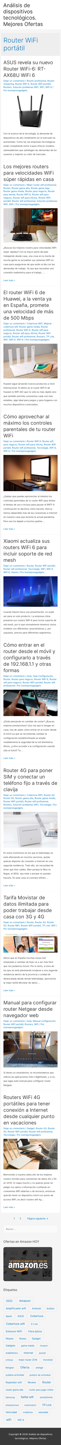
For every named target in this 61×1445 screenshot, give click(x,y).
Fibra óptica (35, 1331)
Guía (29, 676)
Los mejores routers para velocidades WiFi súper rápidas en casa (28, 173)
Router (6, 188)
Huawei (44, 1345)
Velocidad (11, 1412)
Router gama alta (21, 188)
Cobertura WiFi (34, 323)
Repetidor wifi (14, 1382)
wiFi (8, 1419)
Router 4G (49, 795)
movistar (48, 1359)
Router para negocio (36, 191)
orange (39, 1367)
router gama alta (14, 1389)
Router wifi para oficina (25, 197)
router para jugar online (41, 1389)
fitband (9, 1338)
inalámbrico (12, 1353)
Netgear (10, 1367)
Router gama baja (40, 188)
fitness (22, 1338)
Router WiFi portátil (41, 84)
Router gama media (13, 191)
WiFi (42, 87)
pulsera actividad (15, 1374)
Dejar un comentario (14, 80)
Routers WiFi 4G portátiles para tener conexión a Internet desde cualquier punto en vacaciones (28, 1110)
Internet (28, 1352)
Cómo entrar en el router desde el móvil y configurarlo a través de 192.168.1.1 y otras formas (29, 657)
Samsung (10, 1397)
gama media (27, 1345)
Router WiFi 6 (22, 84)
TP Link (50, 336)
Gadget (30, 1128)
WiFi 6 (48, 87)
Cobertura (36, 1316)
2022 (9, 1300)
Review (32, 1382)
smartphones (12, 1405)
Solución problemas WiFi (25, 87)
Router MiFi (14, 925)
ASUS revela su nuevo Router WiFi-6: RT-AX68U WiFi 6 (28, 68)
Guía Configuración (43, 676)
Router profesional (36, 80)
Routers (7, 87)
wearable (43, 1412)
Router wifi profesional (23, 201)
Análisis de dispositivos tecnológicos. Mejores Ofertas (23, 14)
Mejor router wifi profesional (41, 185)
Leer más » (9, 280)
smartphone (46, 1397)
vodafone (28, 1412)
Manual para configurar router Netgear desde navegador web (30, 1009)
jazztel (42, 1353)
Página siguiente (37, 1218)
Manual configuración (44, 1021)
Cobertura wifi (15, 1323)
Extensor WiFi (14, 1331)
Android (36, 1308)
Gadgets (10, 1345)
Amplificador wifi (16, 1308)
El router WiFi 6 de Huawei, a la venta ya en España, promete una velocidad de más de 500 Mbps (28, 305)
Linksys (9, 1360)
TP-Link (47, 1405)
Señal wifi (27, 1397)
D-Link (34, 1324)
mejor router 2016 (28, 1360)
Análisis (50, 1308)
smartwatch (30, 1405)
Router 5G (8, 798)
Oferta (24, 1367)
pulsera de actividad (40, 1375)
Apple (9, 1316)
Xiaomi (14, 572)
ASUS (21, 1316)
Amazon (25, 1300)
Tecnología (42, 447)
